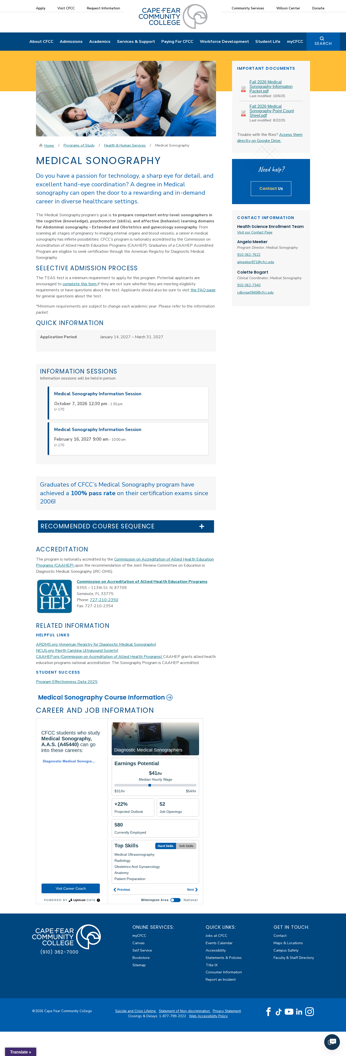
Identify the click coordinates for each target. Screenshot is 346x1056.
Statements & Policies (224, 957)
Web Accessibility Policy (208, 1016)
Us (271, 188)
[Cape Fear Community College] (173, 16)
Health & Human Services (125, 145)
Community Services (248, 8)
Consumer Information (224, 972)
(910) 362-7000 (59, 952)
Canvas (138, 942)
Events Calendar (219, 942)
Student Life (267, 41)
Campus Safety (286, 950)
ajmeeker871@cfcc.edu (255, 262)
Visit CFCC (66, 8)
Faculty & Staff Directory (294, 957)
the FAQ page (203, 290)
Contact (280, 935)
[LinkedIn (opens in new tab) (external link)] (299, 1011)
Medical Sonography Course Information (101, 697)
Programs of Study (79, 145)
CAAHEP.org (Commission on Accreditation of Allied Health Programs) (99, 656)
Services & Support (136, 41)
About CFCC (41, 41)
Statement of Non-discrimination (185, 1011)
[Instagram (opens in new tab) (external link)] (309, 1012)
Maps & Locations (288, 942)
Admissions (71, 41)
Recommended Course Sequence (98, 526)
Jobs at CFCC (216, 935)
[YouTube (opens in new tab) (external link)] (289, 1012)
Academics (99, 41)
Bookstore (141, 957)
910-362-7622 (248, 254)
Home (49, 145)
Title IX (212, 965)
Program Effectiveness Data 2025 (67, 682)
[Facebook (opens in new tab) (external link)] (268, 1012)
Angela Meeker (252, 242)
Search (323, 43)
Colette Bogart (252, 272)
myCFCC (295, 41)
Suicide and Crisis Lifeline (136, 1011)
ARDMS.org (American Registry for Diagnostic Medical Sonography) (96, 644)
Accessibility (216, 950)
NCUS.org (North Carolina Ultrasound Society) (77, 650)
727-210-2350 (104, 600)
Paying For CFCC (177, 41)
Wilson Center (288, 8)
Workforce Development (224, 41)
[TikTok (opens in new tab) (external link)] (278, 1011)
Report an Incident (221, 979)
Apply (40, 8)
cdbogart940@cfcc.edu (255, 292)
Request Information (103, 8)
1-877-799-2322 (173, 1016)
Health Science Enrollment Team (270, 226)
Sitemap (139, 965)
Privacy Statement (227, 1011)
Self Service (142, 950)
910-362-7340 (248, 285)
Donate (318, 8)
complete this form (80, 284)
